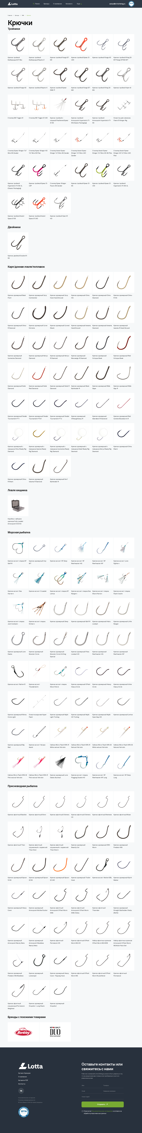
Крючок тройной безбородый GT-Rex (15, 59)
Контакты (21, 1084)
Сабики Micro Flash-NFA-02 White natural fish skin (102, 746)
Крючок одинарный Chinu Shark (123, 448)
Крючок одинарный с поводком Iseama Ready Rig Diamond (37, 449)
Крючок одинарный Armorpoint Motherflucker (38, 909)
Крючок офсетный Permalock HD (56, 942)
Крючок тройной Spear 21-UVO (80, 59)
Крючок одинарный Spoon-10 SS (17, 879)
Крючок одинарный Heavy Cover (17, 909)
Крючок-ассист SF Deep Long (122, 776)
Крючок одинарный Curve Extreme (38, 327)
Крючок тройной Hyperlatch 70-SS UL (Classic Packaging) (15, 186)
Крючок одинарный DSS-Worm (101, 846)
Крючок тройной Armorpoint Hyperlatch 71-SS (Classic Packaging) (80, 120)
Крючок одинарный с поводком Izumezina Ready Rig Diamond (59, 449)
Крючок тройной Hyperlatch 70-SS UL (121, 185)
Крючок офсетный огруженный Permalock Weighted (16, 1006)
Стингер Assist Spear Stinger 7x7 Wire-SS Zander (59, 152)
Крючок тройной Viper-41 (122, 88)
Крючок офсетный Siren (37, 815)
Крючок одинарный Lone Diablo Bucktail (59, 776)
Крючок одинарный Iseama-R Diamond (36, 481)
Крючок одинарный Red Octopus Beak (122, 357)
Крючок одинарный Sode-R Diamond (60, 387)
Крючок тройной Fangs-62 (17, 88)
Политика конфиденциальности (26, 1100)
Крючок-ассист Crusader (38, 591)
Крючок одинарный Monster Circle (36, 653)
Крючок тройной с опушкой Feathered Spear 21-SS (59, 120)
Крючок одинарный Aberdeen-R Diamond (99, 418)
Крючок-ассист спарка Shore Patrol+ (100, 593)
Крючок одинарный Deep (59, 621)
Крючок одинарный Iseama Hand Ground (81, 327)
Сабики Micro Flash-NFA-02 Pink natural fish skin (17, 776)
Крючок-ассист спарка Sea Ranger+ (81, 593)
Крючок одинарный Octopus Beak (99, 357)
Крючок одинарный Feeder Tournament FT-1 (17, 418)
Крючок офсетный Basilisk (17, 815)
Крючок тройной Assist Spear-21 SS (16, 217)
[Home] (13, 4)
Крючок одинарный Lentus (123, 715)
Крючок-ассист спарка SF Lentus (59, 593)
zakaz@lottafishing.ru (117, 4)
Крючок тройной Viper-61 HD (59, 217)
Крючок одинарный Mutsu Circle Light (17, 716)
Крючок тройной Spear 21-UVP (38, 185)
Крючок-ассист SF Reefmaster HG (77, 562)
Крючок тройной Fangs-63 (101, 57)
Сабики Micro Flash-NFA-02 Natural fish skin (123, 746)
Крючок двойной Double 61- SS (17, 257)
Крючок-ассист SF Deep (58, 561)
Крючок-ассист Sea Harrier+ (15, 593)
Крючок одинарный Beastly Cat (78, 846)
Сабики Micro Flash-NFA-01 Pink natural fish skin (38, 776)
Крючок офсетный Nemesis (102, 815)
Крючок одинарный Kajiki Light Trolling (59, 716)
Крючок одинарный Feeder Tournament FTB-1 (38, 418)
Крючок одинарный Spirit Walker (123, 879)
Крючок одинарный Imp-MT (38, 562)
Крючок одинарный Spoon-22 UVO (59, 879)
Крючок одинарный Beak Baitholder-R (80, 387)
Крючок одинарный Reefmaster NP (121, 653)
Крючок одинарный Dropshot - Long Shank (36, 1005)
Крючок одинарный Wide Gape (101, 387)
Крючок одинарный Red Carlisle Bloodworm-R (122, 418)
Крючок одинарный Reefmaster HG (99, 653)
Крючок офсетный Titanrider (98, 909)
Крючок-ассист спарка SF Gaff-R (17, 562)
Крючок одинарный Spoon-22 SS (38, 879)
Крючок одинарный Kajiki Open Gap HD (101, 716)
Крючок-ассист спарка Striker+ (37, 623)
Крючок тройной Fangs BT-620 (80, 89)
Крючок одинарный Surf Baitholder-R (59, 481)
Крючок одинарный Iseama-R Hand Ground (122, 327)
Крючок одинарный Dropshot (57, 1005)
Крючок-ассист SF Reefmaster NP (98, 562)
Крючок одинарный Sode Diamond (17, 387)
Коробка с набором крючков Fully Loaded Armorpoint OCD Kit (15, 521)
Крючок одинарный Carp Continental (38, 297)
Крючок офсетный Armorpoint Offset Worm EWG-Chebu (79, 910)
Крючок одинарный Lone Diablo (17, 653)
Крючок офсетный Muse (122, 815)
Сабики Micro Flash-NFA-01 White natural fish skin (59, 746)
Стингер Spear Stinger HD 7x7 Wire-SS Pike (38, 152)
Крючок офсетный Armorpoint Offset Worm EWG (58, 910)
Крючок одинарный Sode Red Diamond (38, 387)
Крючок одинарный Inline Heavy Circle (123, 686)
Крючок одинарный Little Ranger (123, 623)
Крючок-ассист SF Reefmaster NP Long (99, 776)
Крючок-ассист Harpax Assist (37, 746)
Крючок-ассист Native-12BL (102, 878)
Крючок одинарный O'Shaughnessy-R (78, 418)
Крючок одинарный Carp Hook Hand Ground (59, 297)
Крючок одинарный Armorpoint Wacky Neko (16, 942)
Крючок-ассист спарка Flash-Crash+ (122, 593)
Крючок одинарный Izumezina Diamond (15, 357)
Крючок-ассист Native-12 (16, 684)
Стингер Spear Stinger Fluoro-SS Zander (58, 185)
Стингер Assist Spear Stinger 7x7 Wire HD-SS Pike (102, 152)
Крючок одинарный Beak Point (17, 297)
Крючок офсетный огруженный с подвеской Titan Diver (38, 847)
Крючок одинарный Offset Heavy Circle (80, 686)
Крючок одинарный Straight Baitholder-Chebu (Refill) (123, 910)
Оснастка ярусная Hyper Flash (37, 716)
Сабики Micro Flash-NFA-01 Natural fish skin (80, 746)
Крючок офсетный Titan (16, 845)
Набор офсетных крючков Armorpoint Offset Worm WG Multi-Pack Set (123, 943)
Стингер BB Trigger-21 (15, 118)
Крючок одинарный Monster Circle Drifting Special (58, 654)
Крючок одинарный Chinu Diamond (101, 297)
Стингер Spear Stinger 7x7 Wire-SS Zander (17, 152)
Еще (78, 4)
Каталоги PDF (23, 1080)
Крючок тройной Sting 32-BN (101, 89)
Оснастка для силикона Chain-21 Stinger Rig (122, 119)
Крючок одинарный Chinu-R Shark (17, 481)
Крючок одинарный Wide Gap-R (122, 387)
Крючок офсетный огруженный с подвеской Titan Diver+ (59, 847)
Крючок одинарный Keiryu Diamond (38, 357)
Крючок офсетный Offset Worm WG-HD (80, 942)
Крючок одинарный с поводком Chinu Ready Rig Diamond (17, 449)
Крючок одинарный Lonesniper (36, 975)
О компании (22, 1077)
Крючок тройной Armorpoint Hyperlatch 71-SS (101, 120)
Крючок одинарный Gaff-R (80, 621)
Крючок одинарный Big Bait (16, 746)
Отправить (101, 1104)
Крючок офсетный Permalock (120, 975)
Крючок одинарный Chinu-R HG (123, 297)
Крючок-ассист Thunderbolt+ (34, 686)
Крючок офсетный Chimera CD (80, 816)
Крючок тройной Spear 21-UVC (101, 185)
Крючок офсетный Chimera (59, 815)
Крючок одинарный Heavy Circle (101, 686)
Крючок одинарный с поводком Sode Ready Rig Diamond (80, 449)
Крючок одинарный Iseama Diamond (102, 327)
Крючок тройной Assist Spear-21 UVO (37, 217)
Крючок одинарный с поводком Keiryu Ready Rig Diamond (101, 449)
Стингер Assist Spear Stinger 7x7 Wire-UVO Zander (78, 153)
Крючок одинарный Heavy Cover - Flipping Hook (59, 975)
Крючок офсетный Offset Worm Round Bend (101, 975)
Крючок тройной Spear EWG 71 (58, 89)
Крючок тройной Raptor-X (38, 88)
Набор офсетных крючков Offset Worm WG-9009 (101, 942)
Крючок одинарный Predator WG (121, 846)
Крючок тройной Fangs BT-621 (59, 59)
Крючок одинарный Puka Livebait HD (80, 653)
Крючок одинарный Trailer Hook (80, 879)
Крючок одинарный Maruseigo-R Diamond (78, 357)
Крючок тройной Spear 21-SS (80, 185)
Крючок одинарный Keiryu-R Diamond (59, 357)
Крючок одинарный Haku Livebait (101, 623)
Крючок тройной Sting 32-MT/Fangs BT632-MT (123, 59)
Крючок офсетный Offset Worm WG (80, 975)
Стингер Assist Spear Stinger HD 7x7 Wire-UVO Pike (122, 153)
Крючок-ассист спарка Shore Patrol (58, 686)
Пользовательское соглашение (26, 1097)
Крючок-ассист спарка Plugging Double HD (79, 776)
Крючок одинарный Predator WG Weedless (15, 975)
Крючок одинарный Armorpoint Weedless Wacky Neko (36, 943)
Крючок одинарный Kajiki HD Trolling (80, 716)
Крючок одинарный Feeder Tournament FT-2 (59, 418)
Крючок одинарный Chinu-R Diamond (17, 327)
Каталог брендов (24, 1073)
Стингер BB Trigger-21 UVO (38, 118)
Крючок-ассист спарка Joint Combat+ (16, 623)
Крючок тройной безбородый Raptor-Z (36, 59)
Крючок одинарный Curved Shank (59, 327)
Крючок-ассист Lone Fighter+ (121, 562)
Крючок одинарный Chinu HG (80, 297)
